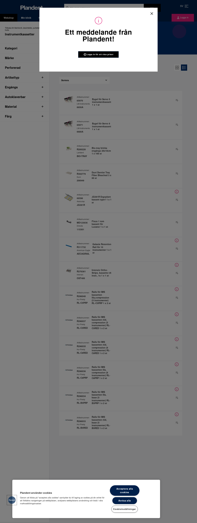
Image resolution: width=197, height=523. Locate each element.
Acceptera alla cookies (124, 490)
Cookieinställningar (124, 509)
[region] (86, 499)
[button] (12, 500)
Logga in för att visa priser (100, 54)
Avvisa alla (124, 500)
